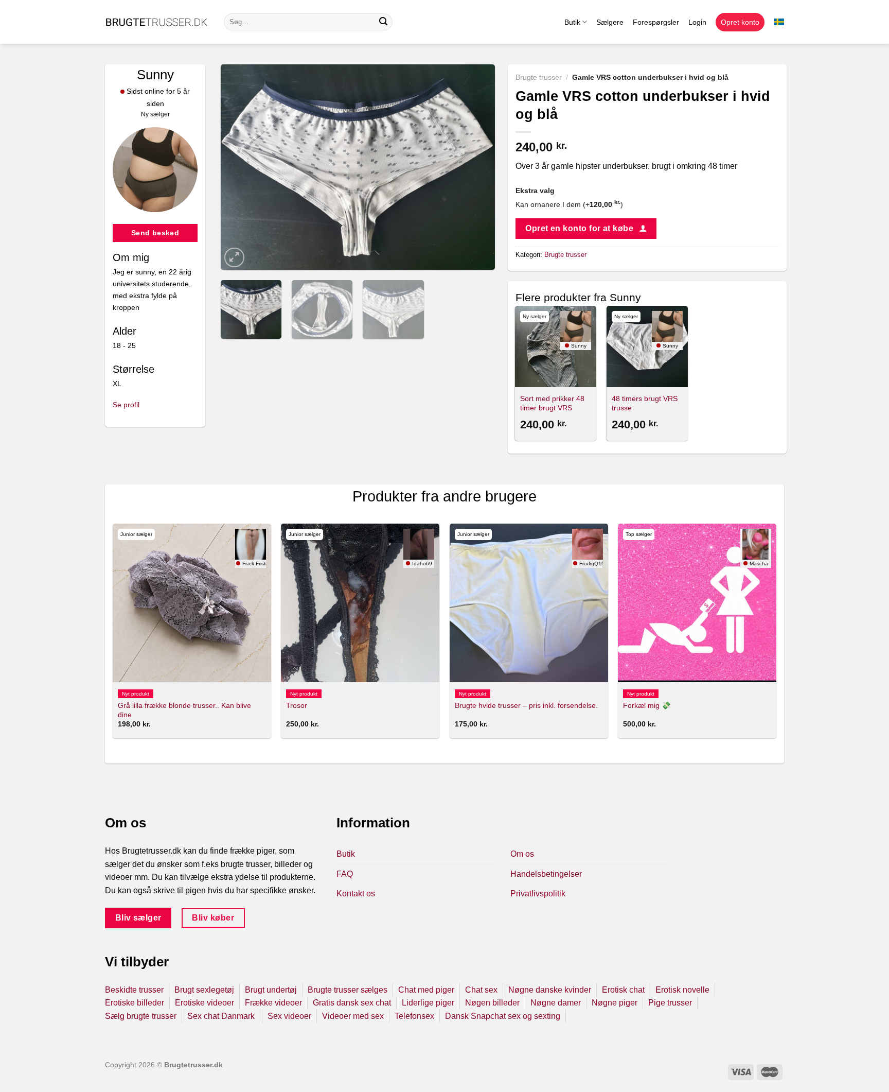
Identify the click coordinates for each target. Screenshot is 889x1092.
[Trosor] (360, 603)
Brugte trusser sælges (347, 989)
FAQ (344, 874)
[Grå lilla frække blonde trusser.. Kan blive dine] (192, 603)
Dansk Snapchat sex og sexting (502, 1016)
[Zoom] (234, 258)
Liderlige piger (428, 1002)
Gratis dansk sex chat (352, 1002)
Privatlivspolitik (537, 893)
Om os (522, 854)
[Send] (383, 22)
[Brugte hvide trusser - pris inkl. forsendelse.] (529, 603)
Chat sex (481, 989)
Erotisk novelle (682, 989)
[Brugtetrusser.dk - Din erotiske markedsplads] (156, 22)
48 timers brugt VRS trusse (645, 403)
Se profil (126, 405)
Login (697, 22)
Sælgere (610, 22)
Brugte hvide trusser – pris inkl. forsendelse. (526, 705)
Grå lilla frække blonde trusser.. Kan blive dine (184, 710)
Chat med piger (426, 989)
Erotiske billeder (134, 1002)
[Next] (476, 167)
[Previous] (239, 167)
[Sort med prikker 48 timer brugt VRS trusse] (555, 346)
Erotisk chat (623, 989)
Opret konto (740, 22)
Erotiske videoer (204, 1002)
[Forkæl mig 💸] (697, 603)
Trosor (296, 705)
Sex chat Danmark (222, 1016)
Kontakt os (355, 893)
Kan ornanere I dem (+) (569, 204)
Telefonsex (414, 1016)
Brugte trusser (538, 77)
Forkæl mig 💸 (647, 705)
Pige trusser (670, 1002)
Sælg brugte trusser (140, 1016)
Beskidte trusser (134, 989)
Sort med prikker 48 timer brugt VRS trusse (552, 408)
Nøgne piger (614, 1002)
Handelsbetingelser (546, 874)
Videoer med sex (353, 1016)
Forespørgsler (656, 22)
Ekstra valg (535, 190)
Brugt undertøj (271, 989)
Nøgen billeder (492, 1002)
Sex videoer (289, 1016)
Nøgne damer (555, 1002)
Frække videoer (273, 1002)
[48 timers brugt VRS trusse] (647, 346)
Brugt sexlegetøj (204, 989)
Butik (572, 22)
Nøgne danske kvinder (549, 989)
